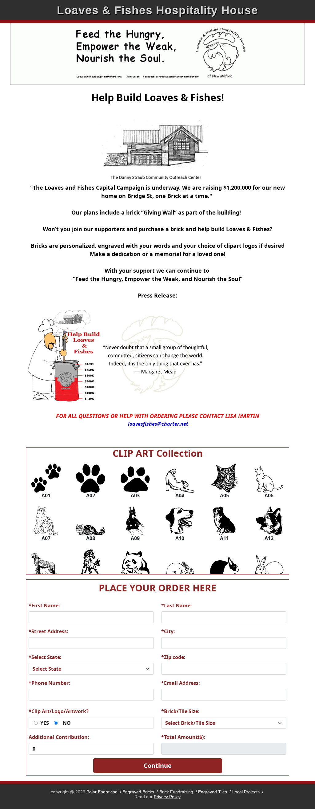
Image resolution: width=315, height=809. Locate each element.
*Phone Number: (49, 683)
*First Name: (44, 605)
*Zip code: (173, 657)
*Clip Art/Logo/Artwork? (59, 711)
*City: (168, 631)
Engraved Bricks (138, 791)
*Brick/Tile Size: (180, 711)
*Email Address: (180, 683)
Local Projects (246, 791)
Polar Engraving (102, 791)
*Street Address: (48, 631)
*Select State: (45, 657)
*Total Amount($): (183, 737)
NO (67, 723)
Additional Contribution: (59, 737)
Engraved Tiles (212, 791)
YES (44, 723)
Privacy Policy (167, 796)
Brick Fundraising (176, 791)
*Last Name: (176, 605)
